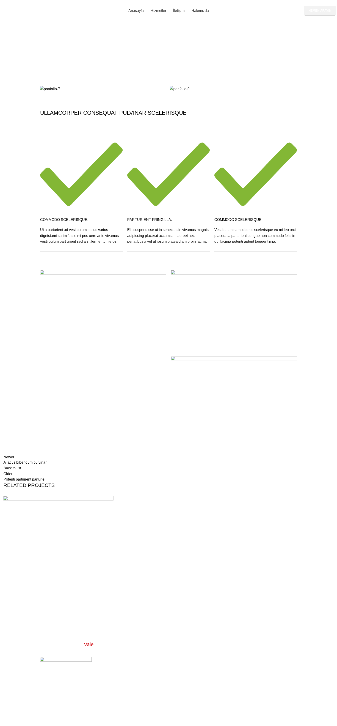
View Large (110, 499)
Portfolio (150, 58)
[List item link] (168, 670)
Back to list (12, 468)
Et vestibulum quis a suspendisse (51, 621)
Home (134, 58)
